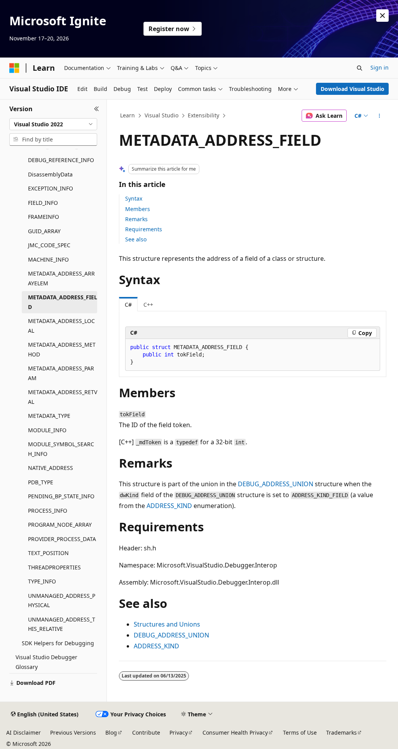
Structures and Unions (167, 624)
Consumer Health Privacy (235, 732)
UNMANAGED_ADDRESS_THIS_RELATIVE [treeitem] (61, 624)
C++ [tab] (148, 304)
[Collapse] (96, 109)
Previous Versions (73, 732)
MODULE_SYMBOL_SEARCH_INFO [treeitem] (61, 448)
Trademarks (341, 732)
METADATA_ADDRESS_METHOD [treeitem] (62, 349)
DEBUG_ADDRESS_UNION (275, 484)
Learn (127, 115)
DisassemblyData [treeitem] (50, 174)
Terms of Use (300, 732)
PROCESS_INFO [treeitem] (47, 510)
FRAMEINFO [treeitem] (43, 216)
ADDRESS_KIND (169, 505)
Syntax (133, 198)
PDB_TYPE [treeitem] (40, 482)
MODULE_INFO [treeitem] (47, 430)
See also (136, 239)
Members (137, 209)
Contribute (146, 732)
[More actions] (379, 116)
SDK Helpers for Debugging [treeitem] (58, 643)
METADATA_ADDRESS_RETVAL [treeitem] (62, 396)
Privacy (178, 732)
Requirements (143, 229)
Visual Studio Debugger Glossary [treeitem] (46, 661)
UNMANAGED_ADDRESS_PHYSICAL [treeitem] (61, 600)
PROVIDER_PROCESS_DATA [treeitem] (62, 539)
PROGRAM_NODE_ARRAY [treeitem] (60, 524)
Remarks (136, 219)
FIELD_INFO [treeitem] (43, 202)
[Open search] (359, 68)
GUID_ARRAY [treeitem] (44, 231)
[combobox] (53, 124)
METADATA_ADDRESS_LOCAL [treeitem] (61, 325)
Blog (111, 732)
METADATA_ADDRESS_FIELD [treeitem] (62, 302)
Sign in (379, 67)
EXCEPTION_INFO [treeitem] (50, 188)
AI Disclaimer (23, 732)
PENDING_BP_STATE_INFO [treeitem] (61, 496)
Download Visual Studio (352, 89)
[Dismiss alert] (382, 15)
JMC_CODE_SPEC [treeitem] (49, 245)
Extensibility (203, 115)
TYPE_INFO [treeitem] (42, 581)
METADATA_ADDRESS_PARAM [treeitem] (61, 373)
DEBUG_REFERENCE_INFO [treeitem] (61, 160)
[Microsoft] (14, 68)
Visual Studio (161, 115)
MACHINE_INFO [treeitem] (48, 259)
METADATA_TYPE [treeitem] (49, 415)
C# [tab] (128, 304)
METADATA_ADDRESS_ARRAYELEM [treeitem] (61, 278)
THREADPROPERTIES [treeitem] (54, 567)
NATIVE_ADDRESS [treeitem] (50, 467)
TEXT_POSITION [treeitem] (48, 553)
